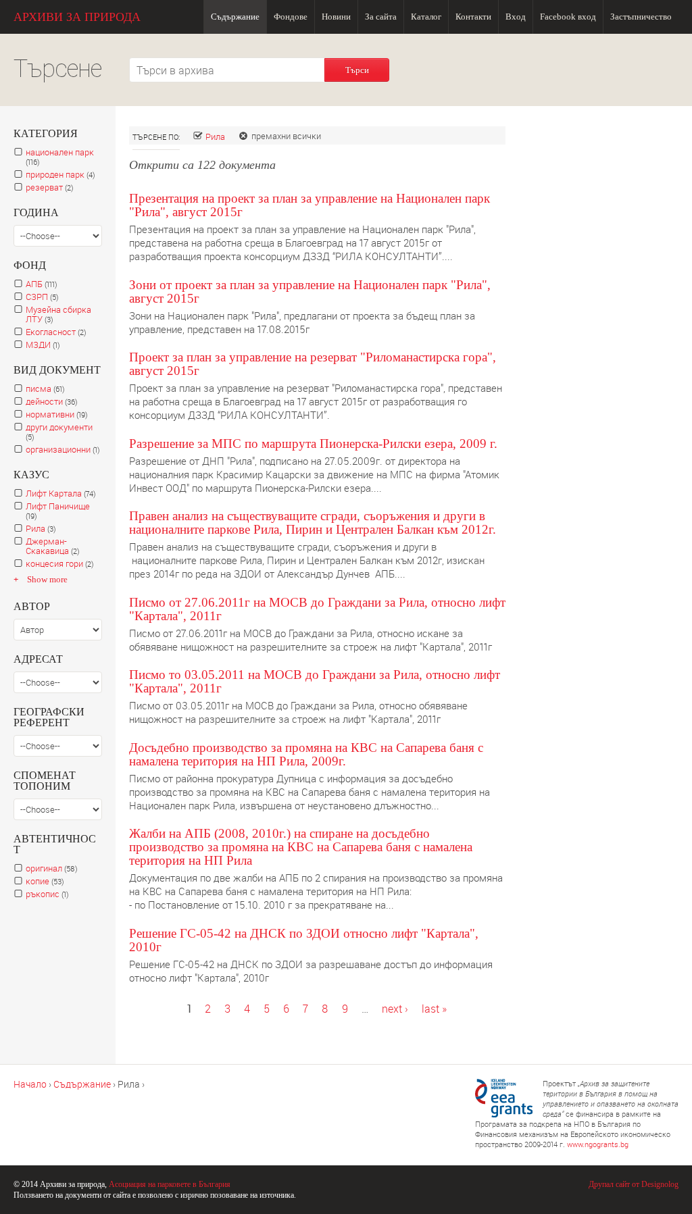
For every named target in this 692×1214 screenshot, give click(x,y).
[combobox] (227, 70)
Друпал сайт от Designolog (633, 1184)
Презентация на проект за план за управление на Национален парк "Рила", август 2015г (309, 205)
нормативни (60, 414)
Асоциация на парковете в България (169, 1184)
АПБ (45, 284)
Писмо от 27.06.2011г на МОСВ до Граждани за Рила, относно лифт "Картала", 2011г (317, 609)
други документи (59, 432)
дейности (54, 401)
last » (434, 1008)
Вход (515, 16)
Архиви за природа (77, 17)
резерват (52, 187)
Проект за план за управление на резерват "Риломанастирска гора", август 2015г (312, 364)
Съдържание (235, 16)
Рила (215, 136)
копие (48, 881)
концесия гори (62, 563)
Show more (47, 579)
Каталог (426, 16)
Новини (336, 16)
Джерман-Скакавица (56, 546)
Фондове (290, 16)
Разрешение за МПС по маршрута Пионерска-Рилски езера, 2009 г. (313, 443)
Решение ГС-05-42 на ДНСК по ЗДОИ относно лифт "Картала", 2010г (303, 940)
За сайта (381, 16)
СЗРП (45, 296)
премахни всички (286, 136)
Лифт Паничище (58, 511)
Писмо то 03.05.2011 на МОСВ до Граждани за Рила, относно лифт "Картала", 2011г (314, 681)
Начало (30, 1084)
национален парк (60, 157)
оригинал (54, 868)
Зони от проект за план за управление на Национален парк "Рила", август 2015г (310, 291)
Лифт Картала (64, 493)
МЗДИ (47, 344)
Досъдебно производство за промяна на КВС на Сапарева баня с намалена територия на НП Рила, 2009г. (306, 754)
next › (395, 1008)
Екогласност (59, 332)
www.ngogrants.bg (597, 1144)
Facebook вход (568, 16)
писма (49, 388)
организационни (64, 449)
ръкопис (50, 894)
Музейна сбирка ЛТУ (58, 314)
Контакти (473, 16)
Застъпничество (641, 16)
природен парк (63, 174)
